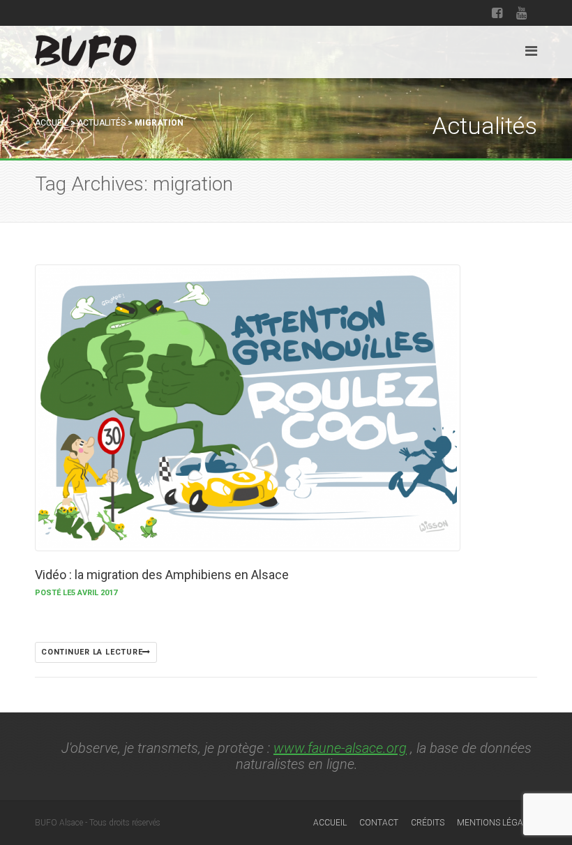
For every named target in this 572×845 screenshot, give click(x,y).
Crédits (427, 823)
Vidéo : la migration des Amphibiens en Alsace (162, 574)
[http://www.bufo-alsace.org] (86, 49)
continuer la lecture (91, 652)
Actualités (101, 123)
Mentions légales (497, 823)
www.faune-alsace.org (340, 748)
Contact (378, 823)
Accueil (51, 123)
